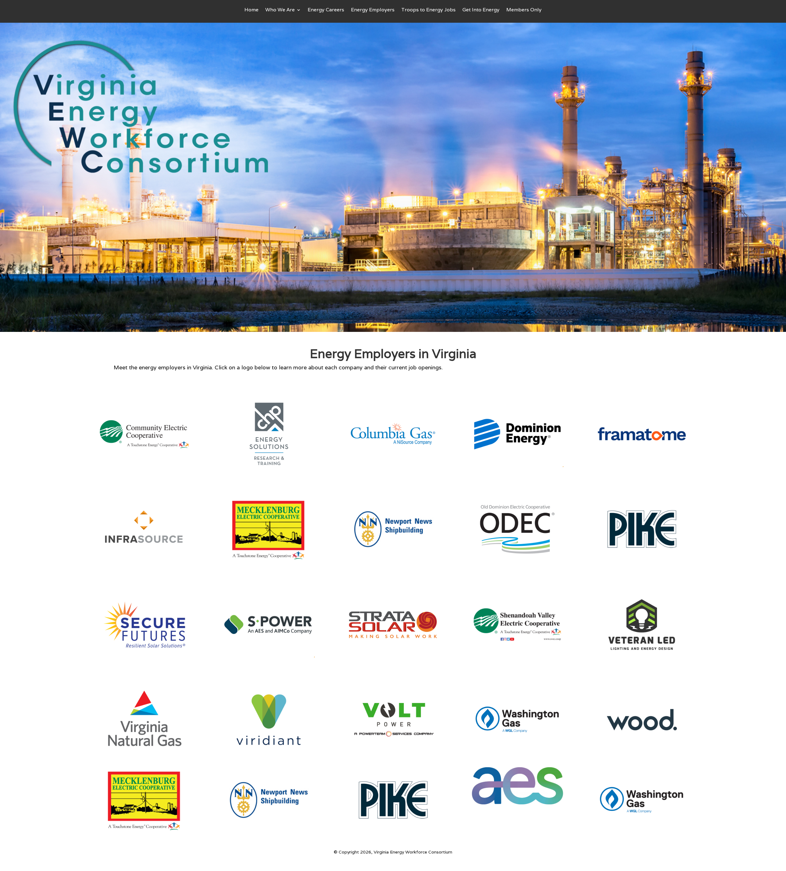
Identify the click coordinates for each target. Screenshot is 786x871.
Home (251, 10)
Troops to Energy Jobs (428, 10)
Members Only (524, 10)
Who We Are (280, 10)
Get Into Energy (481, 10)
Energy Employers (373, 10)
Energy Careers (326, 10)
